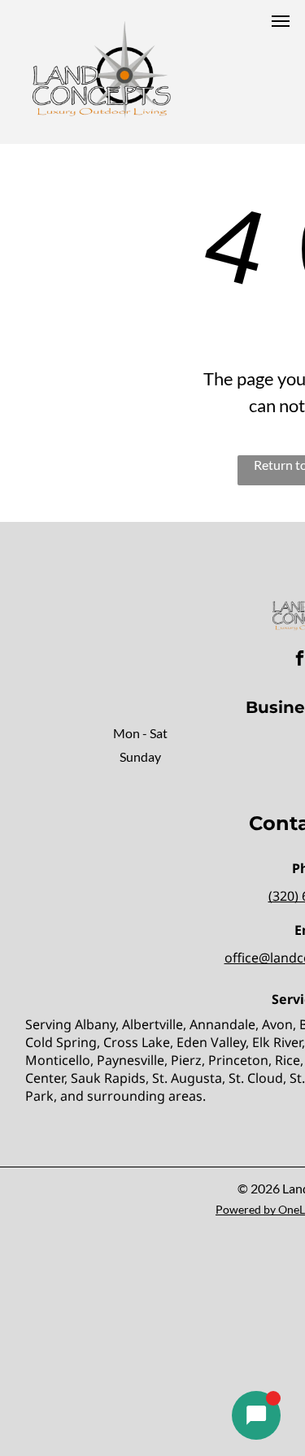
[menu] (280, 21)
